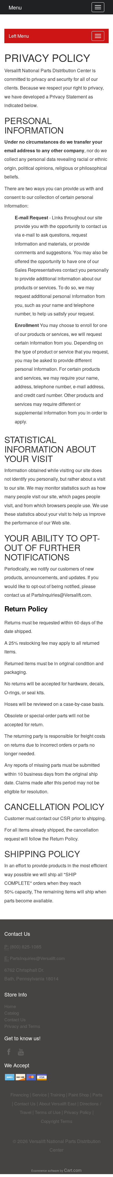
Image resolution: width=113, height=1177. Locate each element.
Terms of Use (48, 1112)
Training (57, 1095)
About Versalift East (57, 1103)
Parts (97, 1095)
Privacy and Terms (22, 1026)
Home (10, 1006)
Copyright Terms (56, 1121)
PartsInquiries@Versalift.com (37, 958)
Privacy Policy (77, 1112)
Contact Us (15, 1019)
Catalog (11, 1013)
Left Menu (19, 36)
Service (39, 1095)
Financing (19, 1095)
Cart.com (73, 1170)
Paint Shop (78, 1095)
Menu (15, 7)
